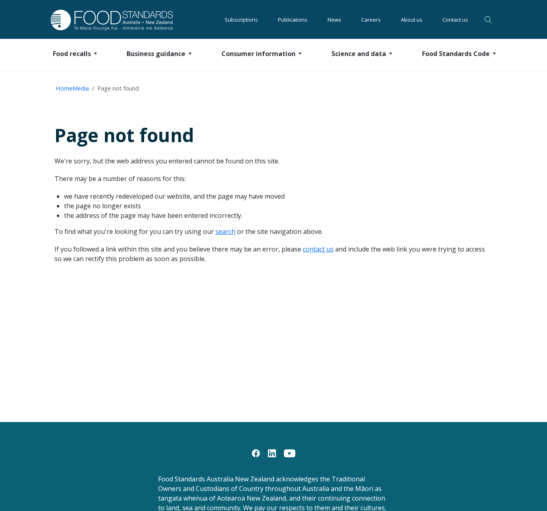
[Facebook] (256, 452)
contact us (318, 249)
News (334, 19)
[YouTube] (290, 452)
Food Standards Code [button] (456, 53)
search (225, 231)
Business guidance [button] (156, 53)
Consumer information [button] (258, 53)
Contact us (455, 19)
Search (489, 19)
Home (64, 88)
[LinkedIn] (272, 452)
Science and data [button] (359, 53)
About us (411, 19)
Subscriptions (241, 19)
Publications (293, 19)
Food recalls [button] (72, 53)
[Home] (103, 19)
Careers (371, 19)
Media (80, 88)
